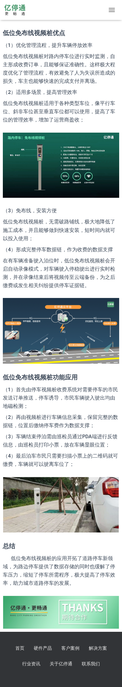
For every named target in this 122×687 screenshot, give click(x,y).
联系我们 (91, 664)
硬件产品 (43, 648)
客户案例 (70, 648)
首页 (19, 648)
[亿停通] (17, 10)
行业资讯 (31, 664)
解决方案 (98, 648)
